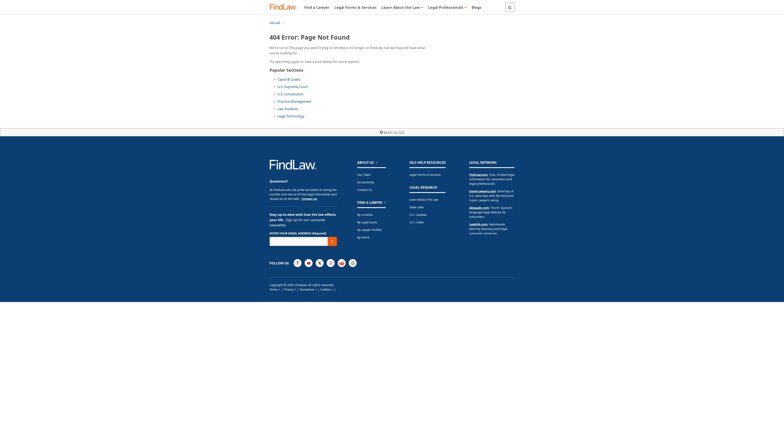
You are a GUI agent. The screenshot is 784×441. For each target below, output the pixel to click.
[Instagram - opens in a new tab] (331, 263)
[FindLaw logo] (285, 7)
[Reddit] (342, 263)
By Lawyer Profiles (369, 230)
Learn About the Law (423, 200)
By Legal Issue (367, 222)
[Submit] (332, 241)
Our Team (364, 175)
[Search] (509, 7)
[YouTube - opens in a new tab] (309, 263)
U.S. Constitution (290, 94)
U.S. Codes (416, 222)
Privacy (289, 289)
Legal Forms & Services (425, 175)
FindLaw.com (478, 175)
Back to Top (394, 132)
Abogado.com (479, 208)
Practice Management (294, 101)
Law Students (287, 109)
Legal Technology (290, 116)
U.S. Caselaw (418, 215)
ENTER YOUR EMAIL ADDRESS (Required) (298, 233)
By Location (365, 215)
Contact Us (364, 190)
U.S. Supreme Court (292, 87)
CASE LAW (275, 22)
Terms (274, 289)
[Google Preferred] (353, 263)
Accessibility (365, 182)
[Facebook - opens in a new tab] (298, 263)
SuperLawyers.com (482, 191)
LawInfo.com (478, 224)
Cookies (325, 289)
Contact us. (309, 199)
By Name (363, 237)
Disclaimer (307, 289)
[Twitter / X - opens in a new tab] (320, 263)
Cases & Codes (288, 79)
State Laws (416, 207)
